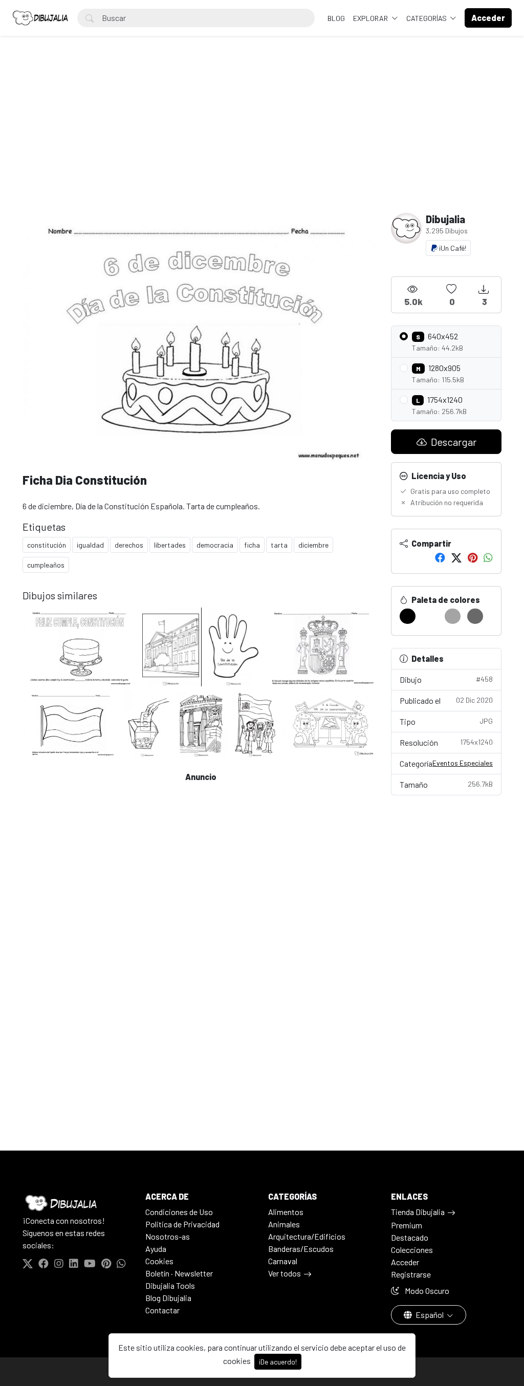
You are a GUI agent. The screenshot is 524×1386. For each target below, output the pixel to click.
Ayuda (155, 1248)
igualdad (90, 544)
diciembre (313, 544)
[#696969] (475, 616)
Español (429, 1314)
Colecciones (412, 1249)
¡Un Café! (452, 248)
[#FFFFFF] (430, 616)
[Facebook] (440, 557)
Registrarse (411, 1274)
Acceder (405, 1262)
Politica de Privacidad (182, 1224)
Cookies (159, 1261)
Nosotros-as (167, 1236)
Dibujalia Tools (170, 1285)
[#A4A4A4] (453, 616)
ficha (252, 544)
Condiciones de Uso (179, 1212)
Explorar (371, 18)
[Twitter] (456, 557)
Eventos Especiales (462, 763)
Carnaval (282, 1261)
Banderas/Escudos (301, 1248)
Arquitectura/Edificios (306, 1236)
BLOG (336, 18)
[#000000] (408, 616)
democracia (214, 544)
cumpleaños (45, 564)
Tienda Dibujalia (418, 1212)
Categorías (427, 18)
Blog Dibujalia (168, 1298)
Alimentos (285, 1212)
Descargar (452, 442)
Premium (406, 1225)
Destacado (409, 1237)
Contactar (162, 1310)
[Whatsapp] (488, 557)
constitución (46, 544)
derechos (129, 544)
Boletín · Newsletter (179, 1273)
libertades (170, 544)
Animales (284, 1224)
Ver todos (284, 1273)
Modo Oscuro (426, 1290)
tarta (279, 544)
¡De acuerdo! (278, 1361)
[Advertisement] (262, 136)
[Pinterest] (472, 557)
